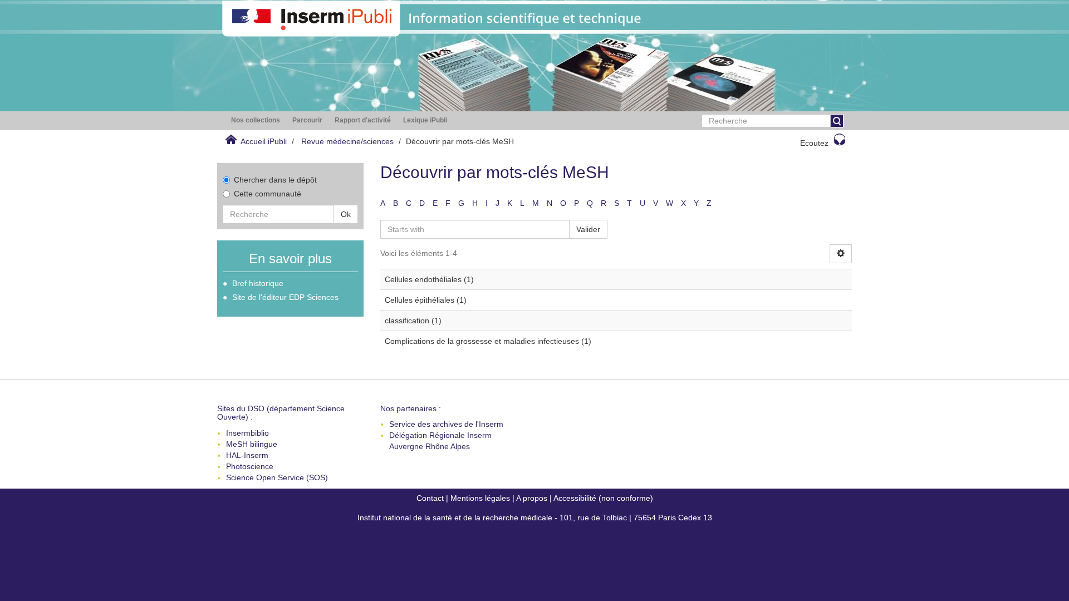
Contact (430, 498)
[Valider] (837, 120)
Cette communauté (267, 193)
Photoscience (249, 466)
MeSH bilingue (251, 444)
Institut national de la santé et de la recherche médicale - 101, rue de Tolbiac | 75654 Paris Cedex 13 (534, 517)
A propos (531, 498)
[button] (255, 120)
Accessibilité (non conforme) (603, 498)
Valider (588, 229)
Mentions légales (480, 498)
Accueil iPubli (264, 141)
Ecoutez (814, 143)
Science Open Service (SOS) (277, 477)
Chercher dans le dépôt (275, 179)
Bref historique (257, 283)
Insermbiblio (247, 432)
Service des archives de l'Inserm (446, 424)
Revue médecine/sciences (347, 141)
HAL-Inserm (247, 455)
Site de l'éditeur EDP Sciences (285, 297)
